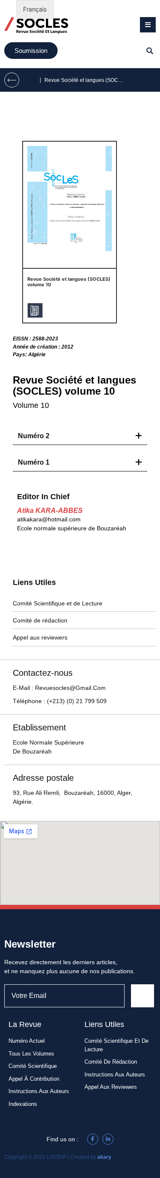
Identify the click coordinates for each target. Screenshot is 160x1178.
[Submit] (142, 995)
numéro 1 (33, 462)
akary (104, 1157)
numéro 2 (33, 435)
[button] (148, 24)
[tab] (80, 436)
